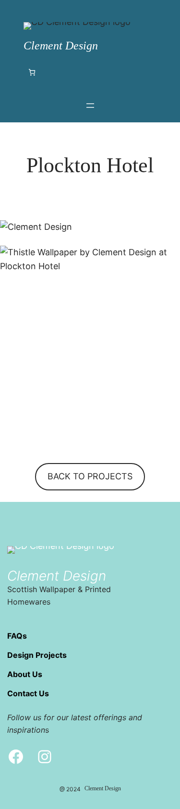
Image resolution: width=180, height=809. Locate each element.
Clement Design (61, 45)
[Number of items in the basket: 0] (32, 72)
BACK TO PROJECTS (90, 476)
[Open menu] (90, 105)
